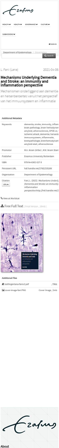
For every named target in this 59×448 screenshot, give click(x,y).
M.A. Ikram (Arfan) (32, 150)
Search (50, 55)
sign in (53, 44)
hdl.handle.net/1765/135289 (38, 168)
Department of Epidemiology (17, 52)
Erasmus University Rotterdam (39, 156)
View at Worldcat (11, 198)
